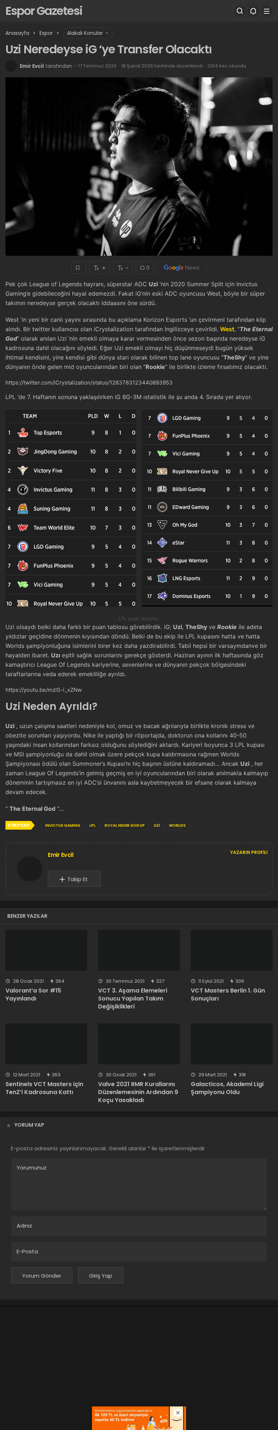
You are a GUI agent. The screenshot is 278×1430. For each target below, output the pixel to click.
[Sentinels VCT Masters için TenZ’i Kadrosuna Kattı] (46, 1043)
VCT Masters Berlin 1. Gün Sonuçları (228, 994)
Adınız (24, 1225)
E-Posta (27, 1251)
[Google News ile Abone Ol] (181, 267)
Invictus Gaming (62, 825)
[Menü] (267, 11)
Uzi (157, 825)
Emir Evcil (32, 66)
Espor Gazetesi (43, 11)
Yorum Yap (29, 1125)
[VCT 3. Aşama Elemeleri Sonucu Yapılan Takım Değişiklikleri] (139, 950)
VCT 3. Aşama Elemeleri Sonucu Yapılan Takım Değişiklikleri (132, 998)
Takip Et (77, 879)
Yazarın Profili (249, 852)
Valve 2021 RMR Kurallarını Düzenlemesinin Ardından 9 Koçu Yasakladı (138, 1092)
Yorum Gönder (41, 1275)
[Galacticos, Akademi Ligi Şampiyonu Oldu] (232, 1043)
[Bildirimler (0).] (253, 11)
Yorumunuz (32, 1167)
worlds (177, 825)
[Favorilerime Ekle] (78, 267)
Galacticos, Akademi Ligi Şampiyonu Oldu (227, 1088)
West (227, 329)
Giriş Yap (100, 1275)
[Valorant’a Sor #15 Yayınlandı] (46, 950)
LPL (92, 825)
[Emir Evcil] (29, 870)
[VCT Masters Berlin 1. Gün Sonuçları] (232, 950)
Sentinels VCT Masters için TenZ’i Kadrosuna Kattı (44, 1088)
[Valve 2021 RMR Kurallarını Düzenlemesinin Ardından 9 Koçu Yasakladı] (139, 1043)
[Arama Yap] (240, 11)
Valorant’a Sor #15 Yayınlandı (33, 994)
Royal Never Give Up (125, 825)
